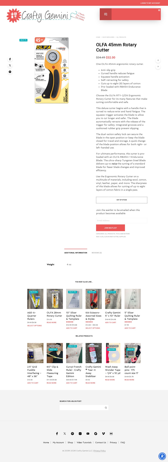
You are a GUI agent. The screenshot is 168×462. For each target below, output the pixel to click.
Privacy (113, 442)
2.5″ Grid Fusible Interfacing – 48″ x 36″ (34, 371)
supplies (122, 237)
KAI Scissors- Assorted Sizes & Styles (93, 315)
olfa (102, 237)
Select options (34, 325)
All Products (121, 37)
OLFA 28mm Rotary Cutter (54, 314)
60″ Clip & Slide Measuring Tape (52, 371)
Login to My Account (150, 3)
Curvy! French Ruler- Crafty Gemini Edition (73, 371)
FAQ (123, 442)
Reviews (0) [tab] (97, 253)
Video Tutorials (84, 442)
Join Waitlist (110, 228)
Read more (51, 322)
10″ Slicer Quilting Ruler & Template (74, 315)
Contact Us (100, 442)
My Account (58, 442)
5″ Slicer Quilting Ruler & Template (132, 315)
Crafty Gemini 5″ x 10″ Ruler (112, 314)
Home (98, 37)
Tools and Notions (123, 234)
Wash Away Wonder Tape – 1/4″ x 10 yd (112, 369)
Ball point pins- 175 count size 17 (131, 369)
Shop (70, 442)
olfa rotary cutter (111, 237)
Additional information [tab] (75, 253)
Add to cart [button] (71, 328)
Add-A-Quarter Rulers (31, 315)
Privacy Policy (100, 451)
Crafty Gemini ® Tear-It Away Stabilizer (93, 371)
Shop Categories (108, 37)
